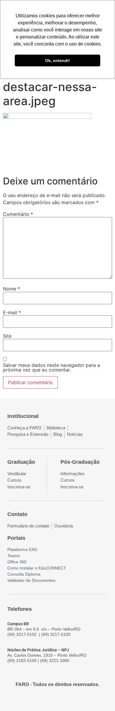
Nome (11, 288)
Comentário (18, 214)
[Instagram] (52, 700)
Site (7, 336)
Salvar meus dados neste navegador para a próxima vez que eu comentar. (51, 367)
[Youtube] (63, 700)
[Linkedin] (73, 700)
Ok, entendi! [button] (57, 60)
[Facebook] (41, 700)
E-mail (12, 312)
